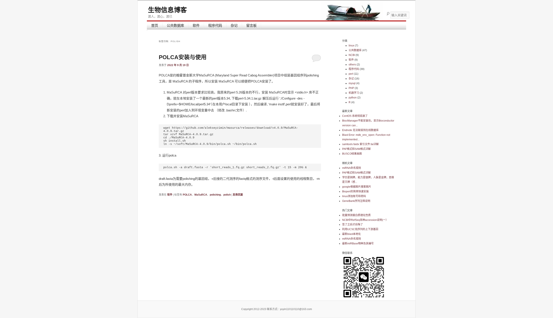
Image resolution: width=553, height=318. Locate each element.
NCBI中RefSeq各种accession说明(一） (365, 219)
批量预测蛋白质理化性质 (356, 215)
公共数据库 (175, 25)
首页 (154, 25)
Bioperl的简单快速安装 (355, 191)
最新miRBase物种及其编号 (358, 243)
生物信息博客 (167, 9)
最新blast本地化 (351, 234)
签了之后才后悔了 (352, 224)
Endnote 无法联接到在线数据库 (360, 130)
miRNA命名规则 (351, 167)
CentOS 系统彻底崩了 (355, 115)
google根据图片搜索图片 (356, 186)
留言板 (251, 25)
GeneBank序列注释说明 (356, 201)
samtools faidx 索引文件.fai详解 (360, 144)
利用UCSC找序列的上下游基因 (360, 229)
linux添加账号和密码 (354, 196)
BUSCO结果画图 (352, 153)
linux (351, 45)
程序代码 (215, 25)
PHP (351, 88)
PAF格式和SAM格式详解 (356, 148)
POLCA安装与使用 (183, 57)
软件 (196, 25)
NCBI (352, 55)
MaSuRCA (200, 194)
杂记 (234, 25)
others (352, 64)
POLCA (187, 194)
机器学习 (354, 92)
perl (351, 73)
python (353, 97)
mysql (352, 83)
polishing (215, 194)
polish (227, 194)
